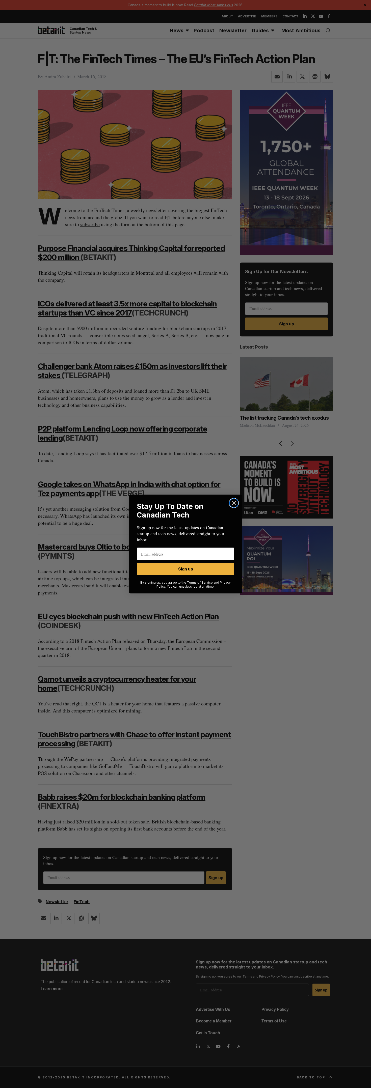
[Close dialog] (233, 503)
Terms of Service (200, 582)
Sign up (185, 568)
